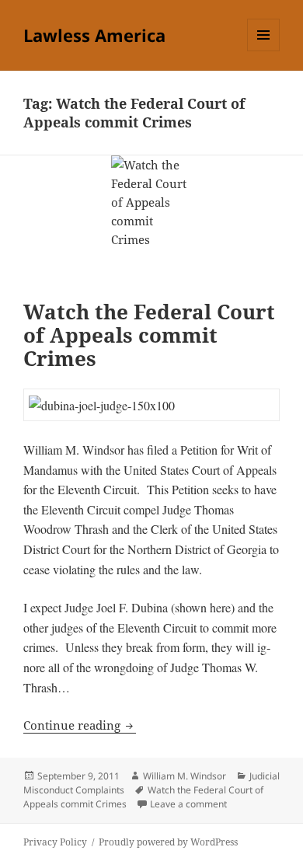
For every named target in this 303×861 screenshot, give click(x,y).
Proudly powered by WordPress (168, 842)
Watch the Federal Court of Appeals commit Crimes (149, 335)
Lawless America (94, 35)
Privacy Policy (55, 842)
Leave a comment (188, 803)
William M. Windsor (184, 776)
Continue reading (79, 725)
